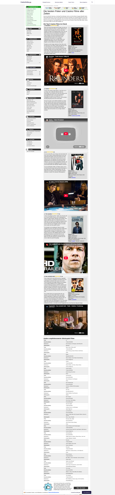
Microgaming (29, 46)
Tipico (28, 112)
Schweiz (28, 135)
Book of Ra (29, 16)
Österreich (29, 134)
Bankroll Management (31, 101)
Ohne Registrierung (30, 111)
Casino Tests (71, 2)
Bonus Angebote (83, 2)
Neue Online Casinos (31, 105)
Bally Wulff (29, 45)
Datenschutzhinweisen (53, 492)
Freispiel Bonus (30, 23)
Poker (73, 52)
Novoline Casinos (30, 11)
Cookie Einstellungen (75, 492)
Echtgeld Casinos (46, 2)
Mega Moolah (29, 56)
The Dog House (30, 60)
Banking (31, 79)
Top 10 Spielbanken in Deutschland (33, 131)
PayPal (28, 81)
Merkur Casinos (30, 13)
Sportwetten (74, 299)
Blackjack (74, 177)
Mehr (28, 35)
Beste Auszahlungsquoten (32, 102)
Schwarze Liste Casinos (31, 118)
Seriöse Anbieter (30, 120)
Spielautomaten (30, 14)
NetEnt (28, 49)
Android (28, 91)
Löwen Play (29, 48)
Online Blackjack (30, 19)
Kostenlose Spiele (59, 2)
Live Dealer (31, 139)
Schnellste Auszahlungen (31, 85)
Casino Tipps (29, 107)
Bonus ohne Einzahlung (31, 24)
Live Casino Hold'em (31, 145)
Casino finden (29, 132)
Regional (31, 129)
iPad (28, 94)
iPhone (28, 92)
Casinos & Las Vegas (76, 115)
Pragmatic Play (30, 43)
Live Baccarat (29, 141)
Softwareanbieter (33, 38)
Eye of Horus (29, 58)
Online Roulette (30, 17)
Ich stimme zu (87, 492)
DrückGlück (29, 30)
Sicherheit (29, 121)
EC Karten (29, 84)
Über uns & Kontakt (30, 151)
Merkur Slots (29, 33)
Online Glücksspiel (30, 104)
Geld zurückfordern (30, 125)
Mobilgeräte (32, 89)
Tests (30, 28)
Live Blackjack (29, 142)
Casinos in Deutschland (31, 124)
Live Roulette (29, 144)
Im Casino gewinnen (31, 110)
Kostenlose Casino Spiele (32, 20)
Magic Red (29, 32)
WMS (28, 51)
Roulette (73, 240)
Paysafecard (29, 82)
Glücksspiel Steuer (30, 122)
